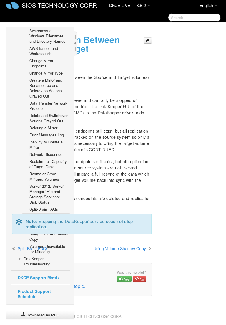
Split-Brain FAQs (43, 209)
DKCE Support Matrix (39, 278)
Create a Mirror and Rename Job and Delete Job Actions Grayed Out (45, 88)
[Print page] (148, 40)
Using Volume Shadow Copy (48, 236)
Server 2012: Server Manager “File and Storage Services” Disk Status (46, 194)
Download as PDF (42, 315)
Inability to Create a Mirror (46, 144)
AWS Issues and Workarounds (43, 50)
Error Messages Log (46, 135)
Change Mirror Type (46, 73)
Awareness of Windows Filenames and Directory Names (47, 36)
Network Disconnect (46, 154)
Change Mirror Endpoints (41, 63)
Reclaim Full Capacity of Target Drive (48, 164)
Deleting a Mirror (43, 128)
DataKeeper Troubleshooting (37, 261)
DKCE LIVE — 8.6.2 (128, 5)
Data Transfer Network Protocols (48, 105)
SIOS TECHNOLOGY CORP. (59, 5)
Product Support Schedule (34, 293)
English (207, 5)
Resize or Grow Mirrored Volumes (44, 176)
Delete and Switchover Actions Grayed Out (48, 118)
